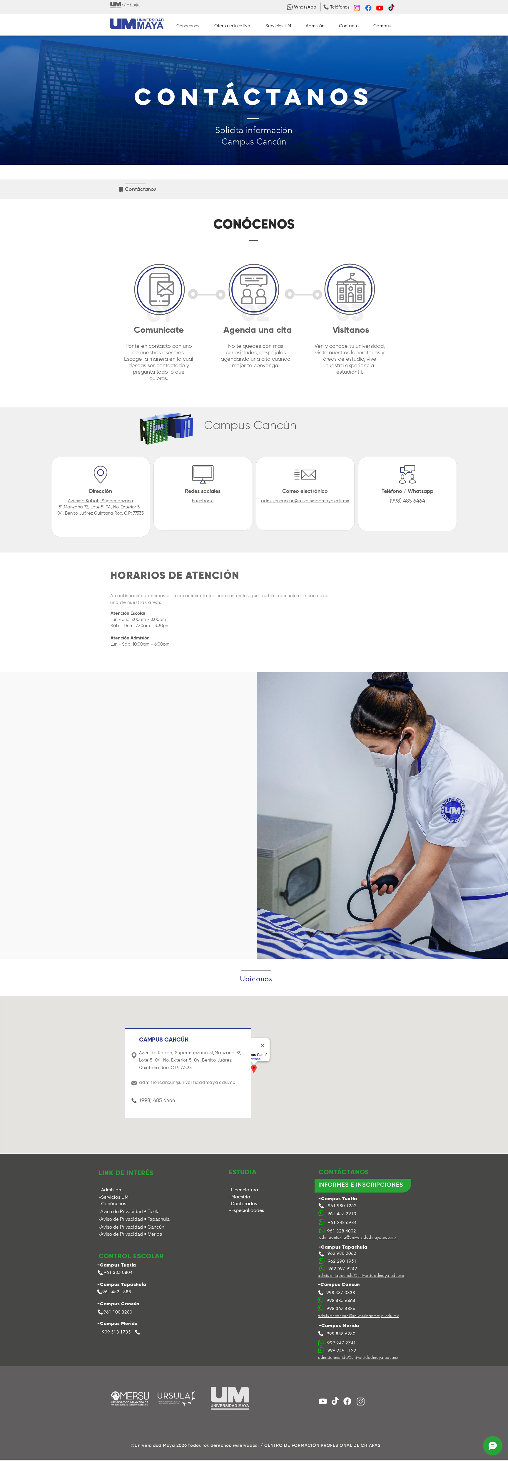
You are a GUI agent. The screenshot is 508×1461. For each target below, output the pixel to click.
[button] (305, 7)
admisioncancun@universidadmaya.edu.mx (305, 501)
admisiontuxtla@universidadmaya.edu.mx (358, 1237)
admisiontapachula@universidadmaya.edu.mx (361, 1275)
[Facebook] (368, 8)
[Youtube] (380, 8)
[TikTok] (391, 8)
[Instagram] (357, 8)
